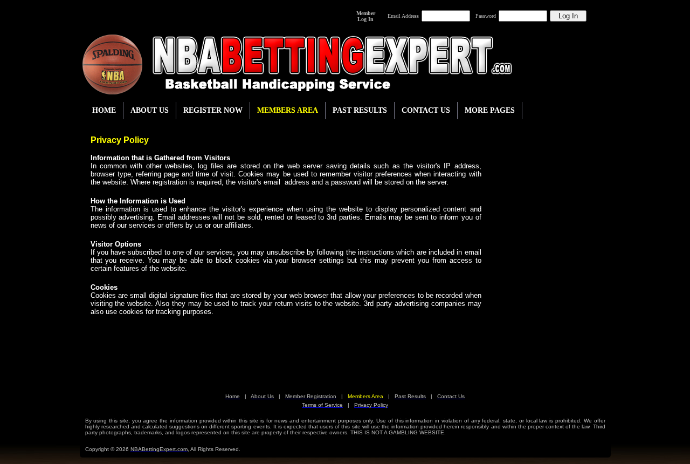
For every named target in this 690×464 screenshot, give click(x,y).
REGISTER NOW (213, 110)
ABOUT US (149, 110)
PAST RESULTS (360, 110)
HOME (104, 110)
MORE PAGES (490, 110)
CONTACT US (426, 110)
